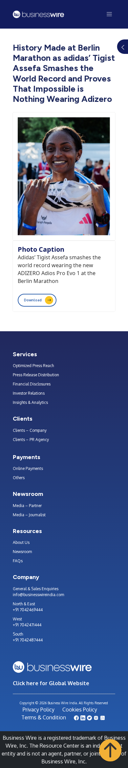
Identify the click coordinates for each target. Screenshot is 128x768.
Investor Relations (29, 393)
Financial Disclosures (32, 384)
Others (19, 477)
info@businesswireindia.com (38, 594)
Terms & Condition (43, 717)
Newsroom (22, 551)
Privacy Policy (38, 709)
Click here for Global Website (51, 683)
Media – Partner (27, 505)
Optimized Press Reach (33, 365)
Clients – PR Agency (31, 439)
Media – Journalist (29, 514)
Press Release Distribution (36, 374)
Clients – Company (30, 430)
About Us (21, 542)
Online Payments (28, 468)
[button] (110, 750)
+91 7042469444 (28, 609)
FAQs (18, 560)
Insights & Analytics (30, 402)
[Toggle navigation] (109, 14)
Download (33, 300)
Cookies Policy (79, 709)
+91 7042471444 (27, 624)
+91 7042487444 (28, 640)
